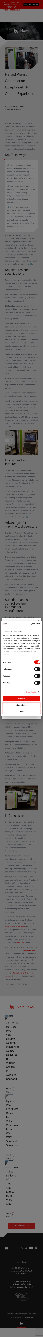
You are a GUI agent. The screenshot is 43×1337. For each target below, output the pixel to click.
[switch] (37, 669)
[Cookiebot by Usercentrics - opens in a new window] (30, 624)
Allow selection (21, 705)
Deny (21, 711)
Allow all (21, 698)
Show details (31, 692)
